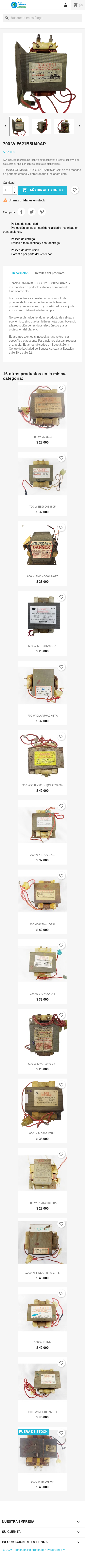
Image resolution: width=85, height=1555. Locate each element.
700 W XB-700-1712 (42, 854)
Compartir (21, 212)
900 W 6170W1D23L (42, 924)
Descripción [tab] (20, 273)
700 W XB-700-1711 (42, 994)
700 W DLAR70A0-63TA (42, 715)
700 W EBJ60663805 (42, 506)
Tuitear (32, 212)
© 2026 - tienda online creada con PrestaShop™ (34, 1549)
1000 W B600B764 (42, 1481)
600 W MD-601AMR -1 (42, 646)
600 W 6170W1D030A (43, 1203)
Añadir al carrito (42, 190)
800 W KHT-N (42, 1342)
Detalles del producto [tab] (49, 273)
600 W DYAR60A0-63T (42, 1063)
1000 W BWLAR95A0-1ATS (42, 1272)
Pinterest (42, 212)
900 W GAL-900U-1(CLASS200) (42, 785)
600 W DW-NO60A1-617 (42, 576)
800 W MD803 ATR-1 (42, 1133)
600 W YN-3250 (43, 437)
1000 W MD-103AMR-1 (42, 1412)
